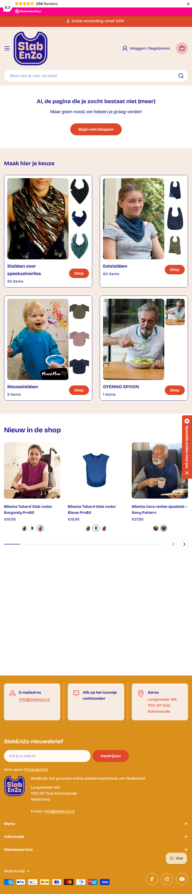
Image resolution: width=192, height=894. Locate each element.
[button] (187, 447)
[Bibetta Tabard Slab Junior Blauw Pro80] (96, 470)
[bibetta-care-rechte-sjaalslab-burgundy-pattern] (155, 528)
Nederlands (14, 871)
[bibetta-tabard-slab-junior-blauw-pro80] (32, 528)
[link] (79, 191)
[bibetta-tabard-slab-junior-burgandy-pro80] (40, 528)
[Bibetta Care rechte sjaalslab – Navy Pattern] (160, 470)
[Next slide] (184, 544)
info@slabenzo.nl (34, 699)
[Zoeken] (181, 76)
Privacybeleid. (36, 769)
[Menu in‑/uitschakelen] (7, 48)
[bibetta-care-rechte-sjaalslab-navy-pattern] (163, 528)
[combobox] (96, 76)
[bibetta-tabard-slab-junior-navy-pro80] (24, 528)
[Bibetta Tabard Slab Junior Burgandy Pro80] (32, 470)
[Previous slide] (173, 544)
